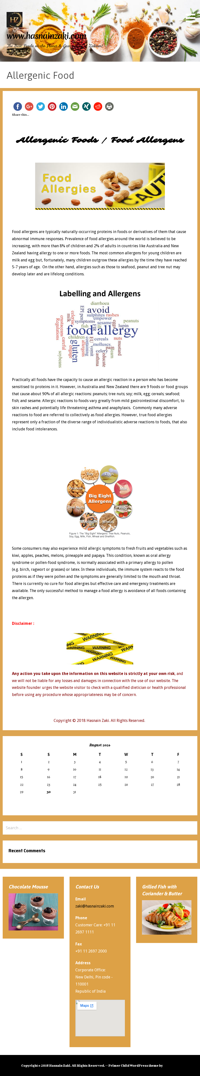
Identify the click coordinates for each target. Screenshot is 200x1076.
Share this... (20, 115)
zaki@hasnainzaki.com (94, 906)
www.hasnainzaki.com (46, 36)
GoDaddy (171, 1065)
